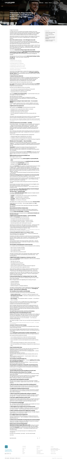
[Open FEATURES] (43, 2)
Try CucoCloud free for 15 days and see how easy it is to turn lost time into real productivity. (25, 121)
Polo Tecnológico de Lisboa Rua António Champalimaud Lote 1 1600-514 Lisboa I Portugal (55, 449)
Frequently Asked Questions (15, 69)
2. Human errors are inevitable (16, 61)
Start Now (12, 435)
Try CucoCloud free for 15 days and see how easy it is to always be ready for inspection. (24, 230)
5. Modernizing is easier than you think (17, 66)
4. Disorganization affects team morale (17, 65)
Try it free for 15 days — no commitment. (20, 153)
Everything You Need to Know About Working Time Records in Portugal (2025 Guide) (50, 38)
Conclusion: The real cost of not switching (18, 68)
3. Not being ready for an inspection (17, 63)
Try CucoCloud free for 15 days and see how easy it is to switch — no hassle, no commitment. (24, 323)
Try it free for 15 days (14, 430)
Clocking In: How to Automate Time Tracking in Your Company (50, 40)
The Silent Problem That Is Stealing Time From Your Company (50, 33)
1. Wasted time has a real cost (15, 60)
